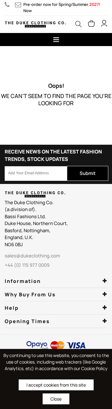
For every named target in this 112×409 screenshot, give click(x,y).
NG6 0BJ (14, 244)
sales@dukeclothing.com (19, 5)
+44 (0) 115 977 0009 (10, 5)
